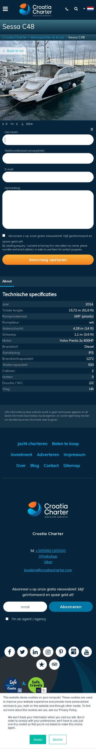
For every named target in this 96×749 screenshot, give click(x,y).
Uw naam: (11, 132)
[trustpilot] (41, 664)
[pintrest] (61, 652)
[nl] (88, 9)
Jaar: (6, 304)
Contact (51, 465)
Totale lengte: (12, 310)
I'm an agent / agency (28, 619)
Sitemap (71, 465)
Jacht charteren (32, 443)
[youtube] (86, 652)
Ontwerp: (9, 334)
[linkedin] (35, 652)
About (7, 281)
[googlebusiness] (74, 652)
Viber (48, 561)
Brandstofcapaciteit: (18, 359)
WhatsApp (48, 556)
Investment (21, 454)
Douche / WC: (13, 383)
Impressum (75, 454)
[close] (92, 129)
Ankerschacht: (13, 328)
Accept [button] (38, 739)
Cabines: (8, 371)
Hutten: (7, 377)
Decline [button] (58, 739)
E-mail (9, 169)
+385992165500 (50, 550)
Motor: (7, 340)
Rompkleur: (11, 322)
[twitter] (22, 652)
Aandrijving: (11, 353)
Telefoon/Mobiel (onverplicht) (25, 150)
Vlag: (6, 389)
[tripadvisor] (54, 664)
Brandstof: (10, 346)
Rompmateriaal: (14, 316)
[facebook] (9, 652)
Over (21, 465)
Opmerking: (13, 188)
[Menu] (4, 8)
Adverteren (48, 454)
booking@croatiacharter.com (48, 570)
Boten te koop (65, 443)
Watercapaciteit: (15, 365)
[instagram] (48, 652)
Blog (34, 465)
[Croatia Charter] (35, 9)
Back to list (15, 51)
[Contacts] (67, 9)
